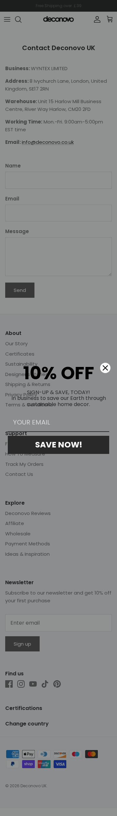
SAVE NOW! (58, 444)
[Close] (105, 368)
